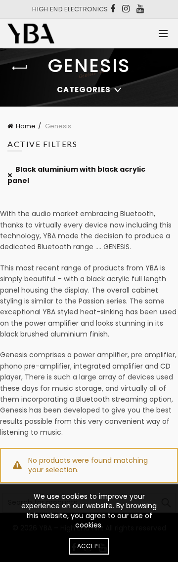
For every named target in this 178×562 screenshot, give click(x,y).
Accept (89, 546)
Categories (84, 89)
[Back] (19, 68)
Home (26, 126)
